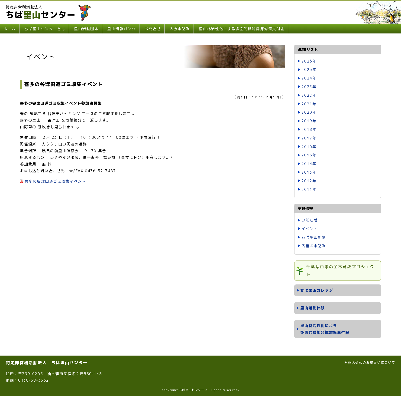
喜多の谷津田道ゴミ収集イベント (55, 181)
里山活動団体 (86, 28)
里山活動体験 (312, 307)
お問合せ (153, 28)
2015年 (308, 155)
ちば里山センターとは (44, 28)
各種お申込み (313, 245)
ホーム (9, 28)
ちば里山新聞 (313, 237)
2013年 (308, 172)
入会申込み (180, 28)
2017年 (308, 138)
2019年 (308, 120)
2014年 (308, 163)
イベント (309, 228)
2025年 (308, 69)
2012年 (308, 180)
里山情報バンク (121, 28)
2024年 (308, 78)
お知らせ (309, 220)
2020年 (308, 112)
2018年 (308, 129)
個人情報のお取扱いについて (371, 362)
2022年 (308, 95)
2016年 (308, 146)
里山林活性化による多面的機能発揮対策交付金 (242, 28)
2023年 (308, 86)
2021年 (308, 103)
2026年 (308, 61)
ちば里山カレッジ (316, 290)
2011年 (308, 189)
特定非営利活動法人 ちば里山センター (47, 363)
